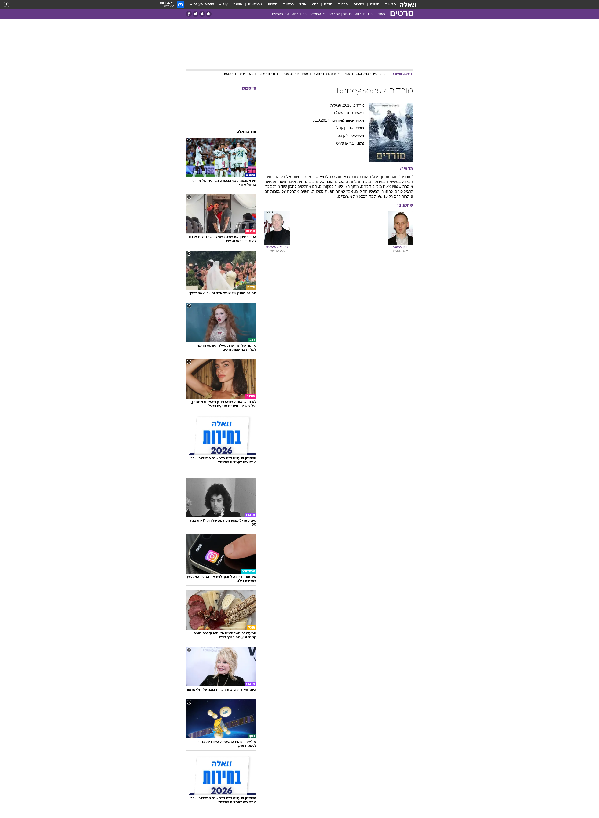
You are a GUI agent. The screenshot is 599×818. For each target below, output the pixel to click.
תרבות (343, 4)
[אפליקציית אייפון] (202, 14)
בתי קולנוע (299, 14)
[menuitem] (388, 4)
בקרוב (347, 14)
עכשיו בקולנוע (365, 14)
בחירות (359, 4)
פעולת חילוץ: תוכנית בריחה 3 (332, 74)
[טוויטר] (195, 14)
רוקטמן (228, 74)
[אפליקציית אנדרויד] (209, 14)
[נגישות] (6, 5)
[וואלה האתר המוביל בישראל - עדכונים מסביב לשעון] (408, 4)
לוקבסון (342, 136)
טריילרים (334, 14)
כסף (315, 4)
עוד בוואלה (246, 132)
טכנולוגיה (255, 4)
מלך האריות (246, 74)
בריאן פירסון (344, 143)
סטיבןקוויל (344, 128)
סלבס (328, 4)
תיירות (273, 4)
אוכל (303, 4)
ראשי (381, 14)
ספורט (375, 4)
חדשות (390, 4)
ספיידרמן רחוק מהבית (294, 74)
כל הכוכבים (317, 14)
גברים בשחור (267, 74)
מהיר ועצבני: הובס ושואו (370, 74)
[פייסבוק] (189, 14)
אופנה (237, 4)
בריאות (288, 4)
